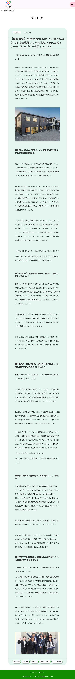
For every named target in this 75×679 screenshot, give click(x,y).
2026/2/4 (27, 32)
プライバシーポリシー (37, 673)
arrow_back (2, 10)
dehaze (72, 4)
